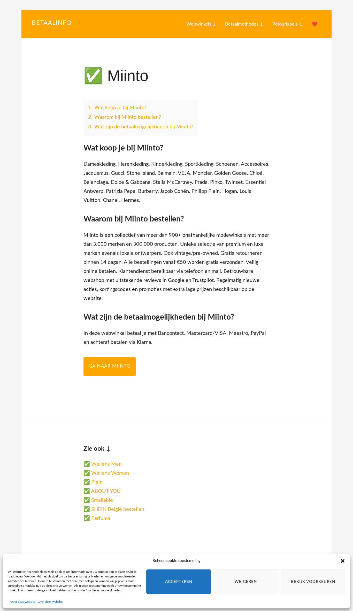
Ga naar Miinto (110, 366)
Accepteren (178, 582)
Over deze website (22, 601)
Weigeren (246, 582)
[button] (342, 561)
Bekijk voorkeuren (313, 582)
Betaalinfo (52, 23)
